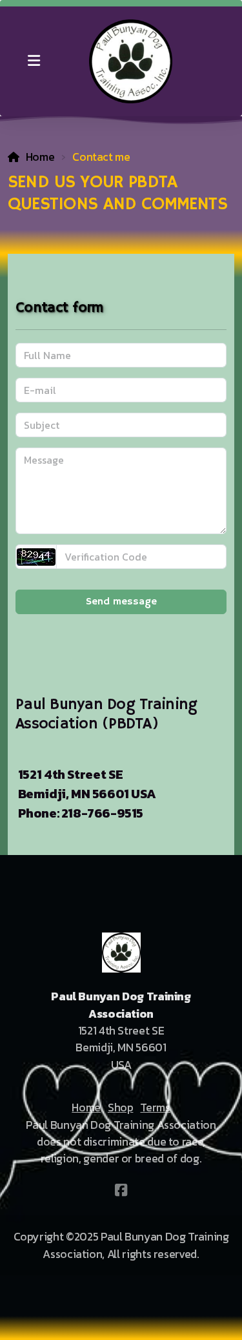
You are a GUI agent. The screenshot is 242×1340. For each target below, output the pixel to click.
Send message (121, 601)
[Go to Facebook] (121, 1190)
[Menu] (33, 61)
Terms (155, 1107)
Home (40, 157)
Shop (121, 1107)
